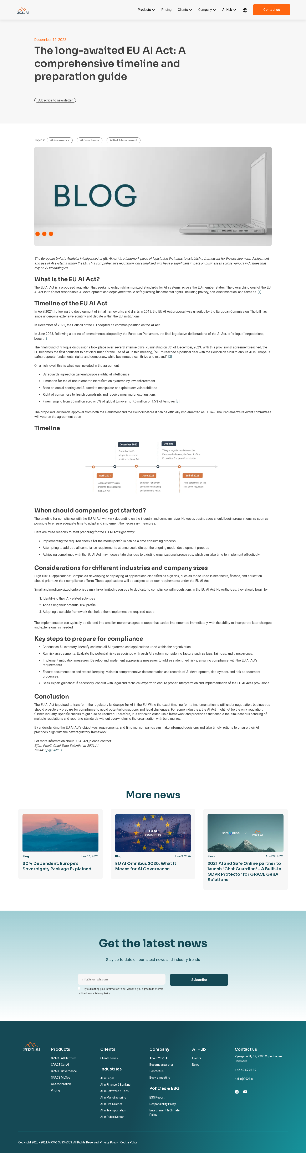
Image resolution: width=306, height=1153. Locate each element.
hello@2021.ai (244, 1078)
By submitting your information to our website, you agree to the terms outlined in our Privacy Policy (120, 991)
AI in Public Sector (112, 1116)
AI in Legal (107, 1078)
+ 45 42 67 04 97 (245, 1070)
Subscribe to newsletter (55, 100)
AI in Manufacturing (113, 1097)
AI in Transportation (113, 1110)
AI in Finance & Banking (115, 1084)
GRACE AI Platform (63, 1058)
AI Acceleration (61, 1084)
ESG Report (156, 1097)
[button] (146, 9)
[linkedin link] (237, 1091)
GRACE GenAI (60, 1064)
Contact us (271, 10)
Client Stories (109, 1058)
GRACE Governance (64, 1071)
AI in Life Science (111, 1104)
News (195, 1064)
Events (196, 1058)
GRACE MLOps (60, 1077)
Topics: (39, 140)
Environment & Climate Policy (164, 1112)
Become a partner (161, 1064)
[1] (259, 292)
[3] (170, 357)
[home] (22, 9)
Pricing (166, 10)
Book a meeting (159, 1077)
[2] (46, 339)
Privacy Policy (109, 1142)
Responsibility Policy (162, 1104)
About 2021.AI (158, 1058)
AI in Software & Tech (114, 1091)
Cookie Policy (129, 1142)
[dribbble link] (245, 1091)
